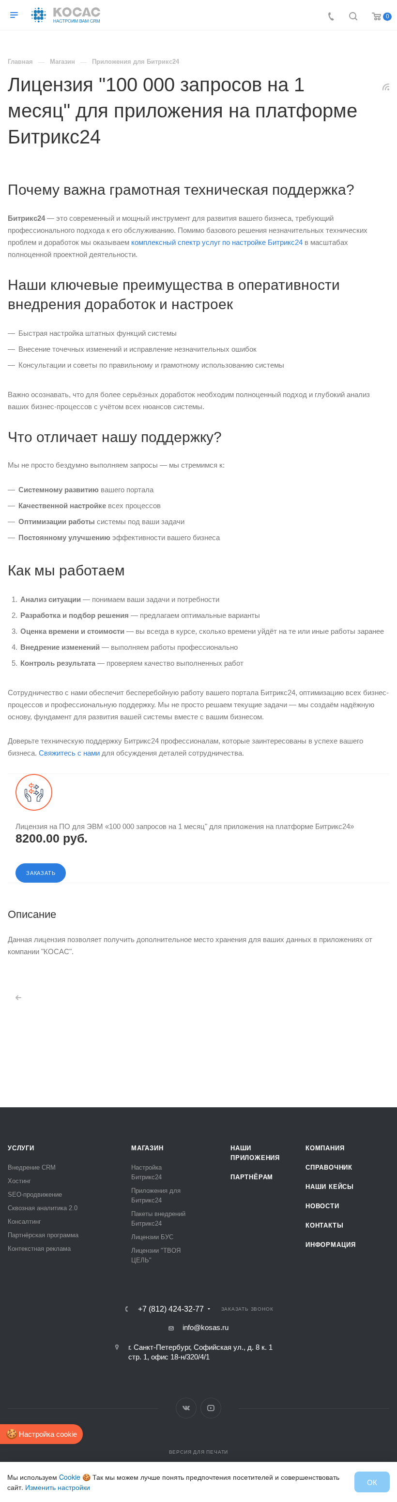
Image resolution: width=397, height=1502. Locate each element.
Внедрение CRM (32, 1167)
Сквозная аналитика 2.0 (42, 1208)
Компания (324, 1148)
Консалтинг (24, 1221)
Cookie (69, 1477)
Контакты (324, 1225)
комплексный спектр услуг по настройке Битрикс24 (217, 242)
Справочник (328, 1167)
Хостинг (19, 1181)
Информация (330, 1244)
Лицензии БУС (152, 1237)
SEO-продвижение (35, 1194)
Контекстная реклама (39, 1248)
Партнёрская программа (43, 1235)
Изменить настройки (57, 1487)
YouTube (210, 1408)
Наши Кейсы (329, 1186)
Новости (322, 1206)
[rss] (386, 87)
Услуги (21, 1148)
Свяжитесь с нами (69, 753)
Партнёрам (251, 1177)
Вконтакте (186, 1408)
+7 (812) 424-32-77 (171, 1309)
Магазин (147, 1148)
